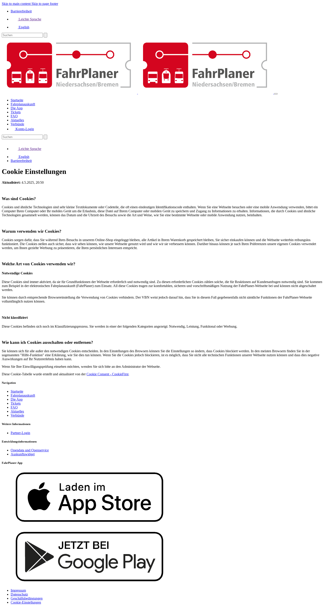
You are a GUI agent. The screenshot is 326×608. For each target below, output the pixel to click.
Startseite (17, 391)
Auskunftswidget (23, 454)
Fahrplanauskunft (23, 395)
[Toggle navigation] (276, 93)
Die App (17, 399)
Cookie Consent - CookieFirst (107, 374)
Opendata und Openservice (30, 450)
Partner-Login (20, 433)
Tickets (16, 403)
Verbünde (17, 415)
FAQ (14, 407)
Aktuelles (17, 411)
